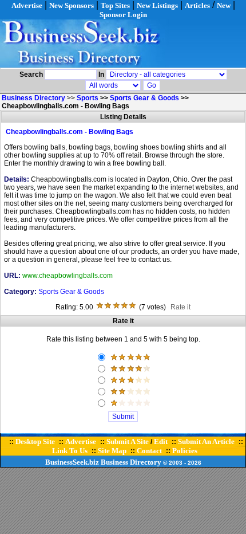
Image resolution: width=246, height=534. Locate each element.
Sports (87, 98)
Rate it (180, 307)
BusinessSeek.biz (72, 462)
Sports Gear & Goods (144, 98)
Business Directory (131, 462)
